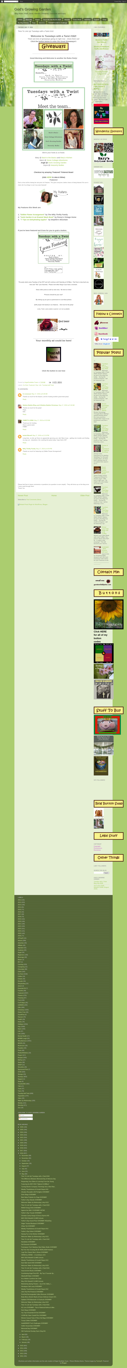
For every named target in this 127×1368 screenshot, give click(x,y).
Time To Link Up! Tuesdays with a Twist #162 (35, 1239)
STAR (19, 1072)
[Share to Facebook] (59, 382)
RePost (20, 1060)
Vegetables (21, 1096)
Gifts (19, 1007)
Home (20, 19)
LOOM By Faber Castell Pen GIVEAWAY (33, 1315)
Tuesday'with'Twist (48, 385)
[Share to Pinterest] (61, 382)
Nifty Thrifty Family (29, 448)
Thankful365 (22, 1084)
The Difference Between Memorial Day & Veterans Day (38, 1179)
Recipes (20, 1057)
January (24, 1342)
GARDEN (21, 1005)
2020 (19, 921)
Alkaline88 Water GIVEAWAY (30, 1276)
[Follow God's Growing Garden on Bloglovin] (102, 345)
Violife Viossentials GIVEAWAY (30, 1326)
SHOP (20, 1065)
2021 (19, 924)
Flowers (20, 995)
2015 (19, 909)
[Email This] (53, 382)
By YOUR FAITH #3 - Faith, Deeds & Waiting (101, 87)
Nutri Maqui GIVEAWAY (28, 1310)
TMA (19, 1086)
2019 (19, 919)
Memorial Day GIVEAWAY (29, 1328)
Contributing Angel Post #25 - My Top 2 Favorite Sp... (38, 1273)
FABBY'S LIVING (28, 420)
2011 (19, 900)
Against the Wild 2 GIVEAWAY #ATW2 (33, 1210)
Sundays (20, 1076)
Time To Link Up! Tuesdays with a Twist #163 (35, 1205)
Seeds (20, 1062)
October (24, 1161)
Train (19, 1091)
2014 (19, 907)
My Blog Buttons (23, 23)
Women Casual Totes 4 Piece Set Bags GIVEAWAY (37, 1318)
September (25, 1163)
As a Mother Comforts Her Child (31, 1278)
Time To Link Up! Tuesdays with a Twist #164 (35, 1176)
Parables (20, 1048)
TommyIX (99, 1361)
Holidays (20, 1024)
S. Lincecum (27, 394)
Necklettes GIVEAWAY (28, 1242)
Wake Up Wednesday (24, 1100)
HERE (49, 177)
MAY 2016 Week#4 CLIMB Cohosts (32, 1218)
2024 (19, 931)
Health (20, 1019)
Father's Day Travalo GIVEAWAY (31, 1213)
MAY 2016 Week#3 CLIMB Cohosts (32, 1257)
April (23, 1334)
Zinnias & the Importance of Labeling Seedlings (105, 449)
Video (19, 1098)
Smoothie (21, 1067)
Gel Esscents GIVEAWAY (29, 1244)
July (23, 1168)
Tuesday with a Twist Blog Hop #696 (100, 882)
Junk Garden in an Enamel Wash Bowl (37, 217)
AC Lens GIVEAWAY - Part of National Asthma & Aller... (38, 1307)
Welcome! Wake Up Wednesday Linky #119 (35, 1302)
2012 (19, 902)
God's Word (77, 19)
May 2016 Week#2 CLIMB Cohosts (32, 1281)
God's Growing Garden (32, 9)
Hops (34, 23)
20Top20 (20, 938)
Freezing (20, 998)
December (25, 1155)
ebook (20, 986)
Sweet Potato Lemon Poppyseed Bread (105, 470)
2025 (19, 933)
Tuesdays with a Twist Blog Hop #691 (105, 489)
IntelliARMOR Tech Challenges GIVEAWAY (34, 1323)
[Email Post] (49, 382)
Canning (20, 964)
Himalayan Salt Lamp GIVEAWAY (31, 1286)
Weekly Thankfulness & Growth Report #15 (34, 1189)
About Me (29, 19)
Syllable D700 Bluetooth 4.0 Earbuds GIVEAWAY (36, 1299)
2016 (19, 912)
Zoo (19, 1107)
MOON (20, 1043)
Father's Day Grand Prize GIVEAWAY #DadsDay (36, 1221)
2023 (19, 928)
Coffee (20, 976)
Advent (20, 940)
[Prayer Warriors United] (104, 699)
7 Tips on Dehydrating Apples (33, 220)
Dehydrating (21, 983)
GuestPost (21, 1014)
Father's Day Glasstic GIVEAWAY (31, 1200)
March (24, 1337)
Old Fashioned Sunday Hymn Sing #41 (33, 1331)
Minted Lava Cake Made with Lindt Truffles (105, 530)
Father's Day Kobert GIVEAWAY (31, 1231)
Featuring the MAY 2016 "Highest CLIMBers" (35, 1184)
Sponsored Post (23, 1069)
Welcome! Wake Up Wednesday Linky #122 (35, 1202)
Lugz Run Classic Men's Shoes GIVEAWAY (34, 1252)
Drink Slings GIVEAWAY (28, 1194)
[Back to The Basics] (104, 678)
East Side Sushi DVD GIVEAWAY (31, 1263)
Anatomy (20, 950)
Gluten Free (21, 1012)
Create (20, 979)
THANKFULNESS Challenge (57, 23)
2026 (19, 936)
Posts (22, 1115)
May (23, 1174)
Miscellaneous (22, 1041)
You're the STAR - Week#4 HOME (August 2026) (101, 887)
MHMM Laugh (22, 1038)
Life (19, 1031)
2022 (19, 926)
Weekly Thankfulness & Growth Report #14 (34, 1228)
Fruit (19, 1000)
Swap (104, 19)
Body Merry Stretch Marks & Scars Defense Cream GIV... (39, 1297)
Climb (19, 971)
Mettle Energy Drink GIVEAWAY (31, 1207)
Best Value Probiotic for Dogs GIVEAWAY (34, 1197)
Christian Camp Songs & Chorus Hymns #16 (35, 1215)
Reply (24, 399)
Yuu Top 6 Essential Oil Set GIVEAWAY (33, 1312)
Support (96, 19)
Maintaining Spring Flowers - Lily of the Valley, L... (36, 1284)
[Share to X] (57, 382)
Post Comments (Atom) (33, 499)
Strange (20, 1074)
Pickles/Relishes (23, 1053)
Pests (19, 1050)
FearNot (20, 990)
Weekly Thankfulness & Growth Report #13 (34, 1260)
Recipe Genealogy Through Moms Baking (105, 407)
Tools (19, 1088)
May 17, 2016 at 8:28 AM (39, 394)
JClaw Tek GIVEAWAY (28, 1226)
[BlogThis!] (55, 382)
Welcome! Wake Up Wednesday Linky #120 (35, 1265)
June (23, 1171)
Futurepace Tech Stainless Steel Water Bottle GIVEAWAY (39, 1247)
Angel (19, 952)
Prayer (37, 19)
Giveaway (21, 1010)
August (24, 1166)
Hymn (20, 1029)
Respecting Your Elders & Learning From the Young (37, 1181)
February (25, 1339)
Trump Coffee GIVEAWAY (29, 1320)
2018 (19, 916)
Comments (23, 1118)
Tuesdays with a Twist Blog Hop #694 (105, 509)
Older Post (84, 495)
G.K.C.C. (42, 23)
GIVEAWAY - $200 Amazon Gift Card (105, 549)
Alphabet (20, 947)
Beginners (21, 955)
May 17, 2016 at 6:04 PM (44, 448)
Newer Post (23, 495)
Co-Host (25, 385)
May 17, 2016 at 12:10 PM (41, 435)
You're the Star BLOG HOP (52, 19)
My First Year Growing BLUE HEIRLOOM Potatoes (37, 1249)
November (25, 1158)
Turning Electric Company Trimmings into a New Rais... (38, 1186)
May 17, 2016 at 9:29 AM (42, 420)
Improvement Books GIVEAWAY (31, 1270)
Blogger (64, 1363)
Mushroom (21, 1045)
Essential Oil (22, 988)
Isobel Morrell (27, 435)
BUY (19, 962)
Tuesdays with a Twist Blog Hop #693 (105, 386)
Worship (67, 19)
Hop (36, 385)
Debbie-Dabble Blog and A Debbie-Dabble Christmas (40, 405)
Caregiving (21, 967)
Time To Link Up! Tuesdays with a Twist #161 (35, 1268)
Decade (20, 981)
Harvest (20, 1017)
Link (40, 385)
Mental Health (22, 1036)
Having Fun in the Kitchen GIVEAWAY (33, 1234)
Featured (32, 385)
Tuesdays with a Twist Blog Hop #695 (105, 366)
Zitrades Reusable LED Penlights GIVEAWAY (35, 1192)
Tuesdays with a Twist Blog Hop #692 (105, 428)
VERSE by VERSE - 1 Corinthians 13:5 (33, 1255)
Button (20, 959)
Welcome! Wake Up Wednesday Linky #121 (35, 1236)
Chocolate (21, 969)
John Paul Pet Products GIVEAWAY (32, 1291)
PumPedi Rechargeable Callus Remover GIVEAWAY (37, 1294)
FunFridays (21, 1002)
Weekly (20, 1103)
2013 (19, 904)
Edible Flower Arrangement (32, 215)
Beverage (21, 957)
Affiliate (20, 945)
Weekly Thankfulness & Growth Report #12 (34, 1289)
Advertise (87, 19)
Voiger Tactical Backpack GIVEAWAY (32, 1223)
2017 (19, 914)
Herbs (20, 1022)
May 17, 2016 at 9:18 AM (67, 405)
